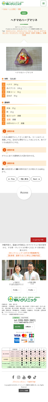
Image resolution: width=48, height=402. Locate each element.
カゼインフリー (11, 31)
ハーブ (37, 31)
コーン (31, 31)
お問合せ (28, 327)
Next (35, 179)
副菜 (24, 13)
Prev (13, 179)
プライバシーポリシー (19, 381)
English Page (31, 381)
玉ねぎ (28, 33)
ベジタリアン (14, 33)
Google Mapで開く (38, 240)
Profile (15, 290)
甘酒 (33, 33)
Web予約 (17, 327)
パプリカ (43, 31)
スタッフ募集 (24, 390)
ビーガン (6, 33)
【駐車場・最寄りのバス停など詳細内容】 (24, 255)
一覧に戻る (23, 179)
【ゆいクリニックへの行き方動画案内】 (24, 252)
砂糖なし (39, 33)
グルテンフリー (22, 31)
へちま (22, 33)
